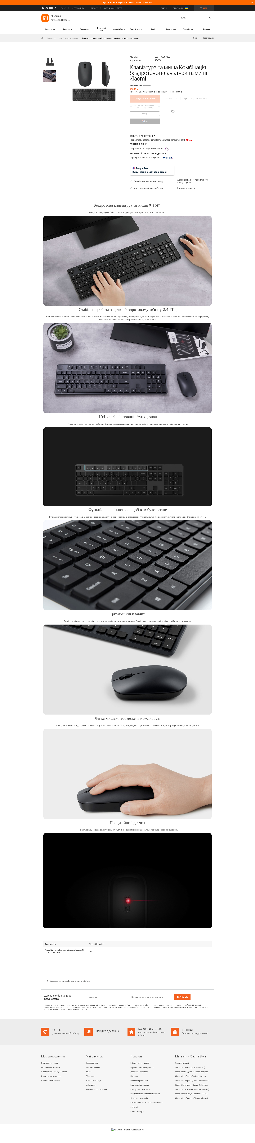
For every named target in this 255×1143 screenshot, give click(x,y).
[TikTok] (55, 8)
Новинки (206, 29)
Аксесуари (171, 29)
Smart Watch (119, 29)
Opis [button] (195, 38)
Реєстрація (178, 8)
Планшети (67, 29)
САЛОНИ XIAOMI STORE (113, 8)
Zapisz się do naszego (57, 997)
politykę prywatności (80, 1009)
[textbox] (196, 18)
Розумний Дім (101, 29)
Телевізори (188, 29)
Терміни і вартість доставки (195, 99)
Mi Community (78, 8)
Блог (63, 8)
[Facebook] (43, 8)
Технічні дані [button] (208, 38)
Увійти (164, 8)
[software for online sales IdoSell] (127, 1129)
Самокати (84, 29)
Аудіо (153, 29)
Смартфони (50, 29)
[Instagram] (47, 8)
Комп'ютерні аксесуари (68, 38)
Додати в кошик (144, 98)
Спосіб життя (136, 29)
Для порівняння (171, 99)
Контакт (94, 8)
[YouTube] (51, 8)
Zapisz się (182, 997)
